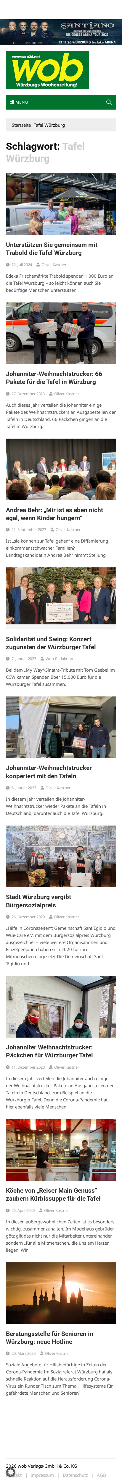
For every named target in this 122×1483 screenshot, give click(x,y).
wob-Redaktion (59, 658)
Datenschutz (75, 1475)
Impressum (94, 5)
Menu (21, 102)
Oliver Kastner (53, 264)
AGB (101, 1475)
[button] (109, 102)
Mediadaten (16, 5)
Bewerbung (16, 12)
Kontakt (73, 5)
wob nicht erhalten (46, 5)
